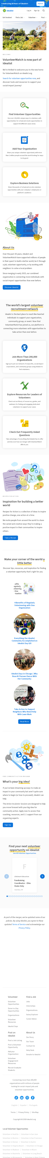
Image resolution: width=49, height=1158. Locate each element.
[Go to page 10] (23, 896)
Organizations (13, 1015)
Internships (30, 1006)
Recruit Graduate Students (14, 1068)
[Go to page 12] (27, 896)
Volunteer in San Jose (29, 1134)
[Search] (43, 10)
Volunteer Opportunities (13, 1002)
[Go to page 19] (40, 896)
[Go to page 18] (38, 896)
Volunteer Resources (12, 1020)
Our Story (30, 1037)
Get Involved (7, 17)
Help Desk (30, 1050)
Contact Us (30, 1046)
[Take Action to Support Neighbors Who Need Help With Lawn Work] (24, 695)
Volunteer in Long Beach (32, 1153)
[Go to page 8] (20, 896)
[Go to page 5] (14, 896)
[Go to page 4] (12, 896)
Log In (29, 10)
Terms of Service (19, 924)
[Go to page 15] (32, 896)
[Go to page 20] (42, 896)
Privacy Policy (24, 928)
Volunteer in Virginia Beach (13, 1146)
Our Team (30, 1041)
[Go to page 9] (21, 896)
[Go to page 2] (9, 896)
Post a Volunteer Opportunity (14, 1046)
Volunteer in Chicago (34, 1146)
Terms (13, 1112)
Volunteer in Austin (28, 1142)
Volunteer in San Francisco (31, 1138)
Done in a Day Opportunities (13, 1009)
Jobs (28, 1001)
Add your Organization (13, 1052)
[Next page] (42, 876)
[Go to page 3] (11, 896)
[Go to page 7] (18, 896)
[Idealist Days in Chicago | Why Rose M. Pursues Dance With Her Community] (24, 660)
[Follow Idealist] (16, 1098)
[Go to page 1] (7, 896)
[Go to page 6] (16, 896)
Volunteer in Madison (11, 1149)
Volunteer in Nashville (11, 1153)
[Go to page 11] (25, 896)
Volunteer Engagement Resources (13, 1061)
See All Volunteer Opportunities (24, 853)
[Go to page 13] (29, 896)
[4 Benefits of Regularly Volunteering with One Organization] (24, 589)
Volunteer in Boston (10, 1138)
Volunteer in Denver (10, 1142)
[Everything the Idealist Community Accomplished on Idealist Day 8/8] (24, 624)
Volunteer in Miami (29, 1149)
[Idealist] (8, 10)
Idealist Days (13, 1026)
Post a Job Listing (15, 1040)
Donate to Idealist (33, 1054)
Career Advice (31, 1019)
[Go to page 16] (34, 896)
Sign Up (36, 10)
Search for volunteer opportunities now (19, 78)
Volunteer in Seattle (10, 1134)
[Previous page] (6, 876)
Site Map (35, 1112)
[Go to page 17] (36, 896)
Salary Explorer (32, 1014)
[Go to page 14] (31, 896)
